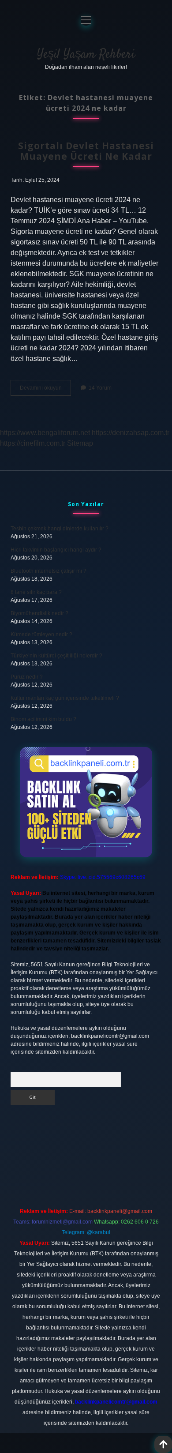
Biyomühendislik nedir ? (39, 613)
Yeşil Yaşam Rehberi (86, 55)
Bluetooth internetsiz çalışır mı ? (48, 571)
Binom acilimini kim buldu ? (43, 719)
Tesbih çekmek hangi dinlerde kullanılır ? (59, 529)
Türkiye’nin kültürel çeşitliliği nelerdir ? (56, 656)
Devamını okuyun (45, 390)
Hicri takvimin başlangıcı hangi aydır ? (56, 550)
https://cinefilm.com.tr (32, 443)
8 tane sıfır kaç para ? (36, 592)
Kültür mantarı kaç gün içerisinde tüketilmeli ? (65, 698)
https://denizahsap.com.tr (130, 432)
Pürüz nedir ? (27, 677)
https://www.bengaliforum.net (45, 432)
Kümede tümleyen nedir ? (41, 634)
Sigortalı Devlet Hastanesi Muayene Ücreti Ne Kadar (86, 150)
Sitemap (80, 443)
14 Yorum (100, 388)
